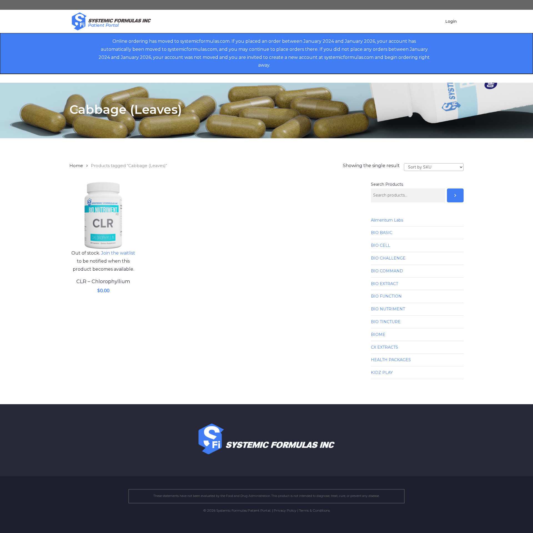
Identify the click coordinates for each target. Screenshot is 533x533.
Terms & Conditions (314, 510)
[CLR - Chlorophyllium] (103, 215)
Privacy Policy (285, 510)
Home (76, 165)
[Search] (455, 195)
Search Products (387, 184)
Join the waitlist (118, 253)
